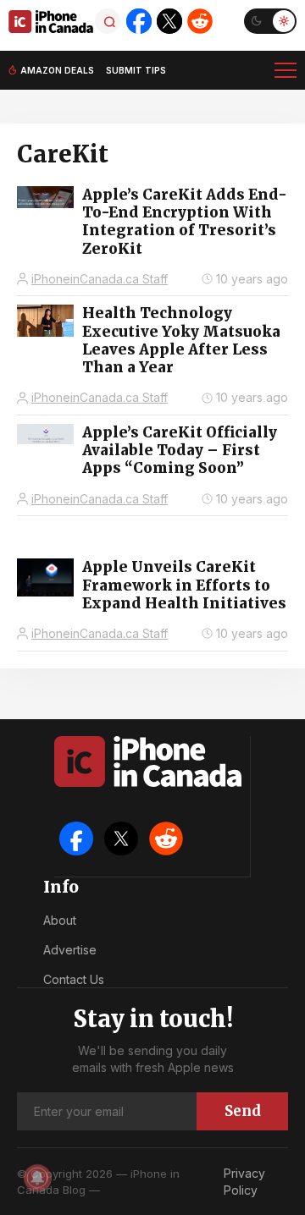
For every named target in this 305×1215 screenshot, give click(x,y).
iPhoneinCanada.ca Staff (99, 279)
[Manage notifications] (37, 1177)
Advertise (70, 950)
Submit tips (136, 70)
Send (243, 1111)
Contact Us (73, 979)
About (59, 920)
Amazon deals (57, 70)
